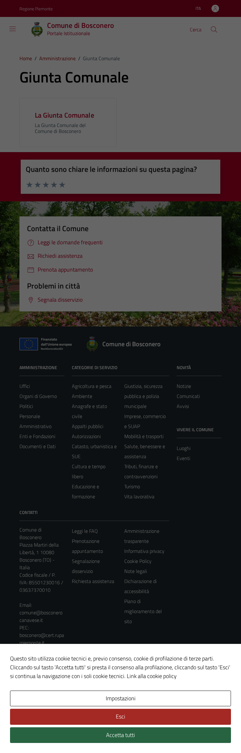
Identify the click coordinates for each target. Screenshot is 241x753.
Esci (120, 716)
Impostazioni (121, 698)
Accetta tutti (120, 735)
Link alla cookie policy (152, 676)
